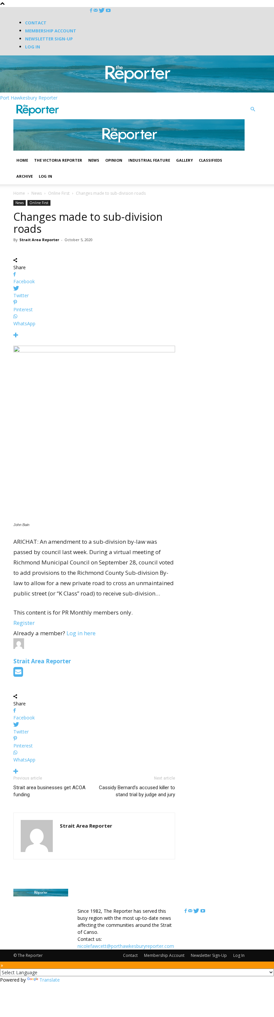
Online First (59, 193)
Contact (35, 23)
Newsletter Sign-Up (49, 39)
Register (24, 623)
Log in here (81, 633)
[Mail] (96, 10)
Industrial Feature (149, 160)
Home (22, 160)
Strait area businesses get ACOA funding (49, 791)
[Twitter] (102, 10)
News (93, 160)
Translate (49, 980)
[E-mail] (18, 674)
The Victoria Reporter (58, 160)
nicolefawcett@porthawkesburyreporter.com (126, 946)
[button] (253, 109)
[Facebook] (92, 10)
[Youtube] (108, 10)
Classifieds (210, 160)
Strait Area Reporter (39, 239)
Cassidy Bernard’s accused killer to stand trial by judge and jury (137, 791)
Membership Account (50, 31)
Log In (32, 47)
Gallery (184, 160)
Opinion (113, 160)
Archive (24, 176)
